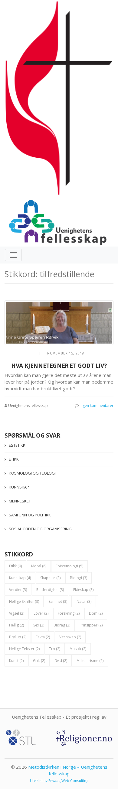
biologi (78, 577)
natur (84, 601)
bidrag (62, 625)
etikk (15, 566)
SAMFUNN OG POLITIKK (30, 515)
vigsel (16, 613)
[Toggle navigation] (13, 255)
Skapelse (50, 577)
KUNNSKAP (19, 487)
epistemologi (69, 566)
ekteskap (83, 589)
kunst (16, 660)
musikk (78, 648)
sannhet (57, 601)
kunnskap (20, 577)
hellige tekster (24, 648)
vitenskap (70, 637)
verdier (18, 589)
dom (96, 613)
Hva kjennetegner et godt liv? (59, 366)
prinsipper (91, 625)
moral (38, 566)
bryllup (17, 637)
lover (41, 613)
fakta (43, 637)
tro (54, 648)
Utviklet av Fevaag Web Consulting (59, 780)
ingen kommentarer (96, 405)
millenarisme (90, 660)
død (60, 660)
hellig (16, 625)
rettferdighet (50, 589)
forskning (69, 613)
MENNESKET (20, 501)
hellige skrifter (24, 601)
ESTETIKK (17, 445)
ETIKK (14, 459)
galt (39, 660)
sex (38, 625)
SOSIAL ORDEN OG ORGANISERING (40, 529)
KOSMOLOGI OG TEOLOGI (32, 473)
